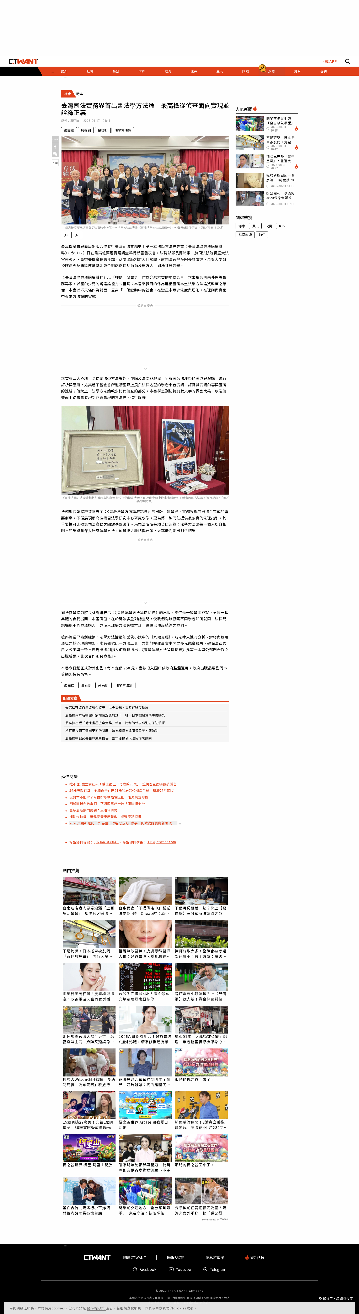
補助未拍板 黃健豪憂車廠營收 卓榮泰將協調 (105, 816)
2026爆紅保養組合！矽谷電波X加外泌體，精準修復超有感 (145, 1039)
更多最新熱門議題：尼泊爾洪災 (93, 810)
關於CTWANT (134, 1257)
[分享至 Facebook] (55, 146)
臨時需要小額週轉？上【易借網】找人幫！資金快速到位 (200, 996)
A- (77, 235)
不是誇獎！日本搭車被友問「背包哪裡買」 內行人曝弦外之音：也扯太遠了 (87, 953)
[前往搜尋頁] (347, 61)
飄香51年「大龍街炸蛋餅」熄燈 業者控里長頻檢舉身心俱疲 (201, 1039)
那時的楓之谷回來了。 (194, 1079)
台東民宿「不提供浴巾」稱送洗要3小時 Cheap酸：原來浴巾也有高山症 (144, 910)
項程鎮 (74, 120)
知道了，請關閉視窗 (338, 1298)
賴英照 (103, 130)
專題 (323, 71)
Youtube (183, 1269)
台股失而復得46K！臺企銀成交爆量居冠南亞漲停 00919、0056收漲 (144, 996)
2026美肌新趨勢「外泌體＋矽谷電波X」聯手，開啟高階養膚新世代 (120, 823)
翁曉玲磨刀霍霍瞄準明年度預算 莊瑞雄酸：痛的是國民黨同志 (144, 1081)
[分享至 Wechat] (55, 153)
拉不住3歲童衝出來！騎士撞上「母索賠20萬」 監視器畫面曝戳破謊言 (123, 783)
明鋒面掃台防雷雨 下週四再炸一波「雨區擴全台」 (108, 803)
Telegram (218, 1269)
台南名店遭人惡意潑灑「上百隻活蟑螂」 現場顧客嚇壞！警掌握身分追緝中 (88, 910)
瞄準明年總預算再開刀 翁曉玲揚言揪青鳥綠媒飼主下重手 (144, 1167)
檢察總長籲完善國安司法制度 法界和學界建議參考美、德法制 (111, 730)
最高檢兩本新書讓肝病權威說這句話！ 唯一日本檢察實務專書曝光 (115, 715)
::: (65, 77)
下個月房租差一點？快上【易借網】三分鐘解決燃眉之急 (200, 910)
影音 (297, 71)
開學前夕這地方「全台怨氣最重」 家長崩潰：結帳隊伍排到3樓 (144, 1210)
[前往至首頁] (24, 61)
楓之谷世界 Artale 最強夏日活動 (143, 1124)
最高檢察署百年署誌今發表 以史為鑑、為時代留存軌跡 (106, 707)
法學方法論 (122, 130)
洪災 (255, 225)
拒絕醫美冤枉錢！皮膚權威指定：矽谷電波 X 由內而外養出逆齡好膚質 (89, 996)
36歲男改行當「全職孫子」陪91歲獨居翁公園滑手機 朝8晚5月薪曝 (121, 790)
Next (55, 162)
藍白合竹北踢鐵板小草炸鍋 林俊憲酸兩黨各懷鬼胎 (88, 1210)
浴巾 (242, 225)
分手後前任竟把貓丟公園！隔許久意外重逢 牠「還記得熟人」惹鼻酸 (200, 1210)
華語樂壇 (245, 234)
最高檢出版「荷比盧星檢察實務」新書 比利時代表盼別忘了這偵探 (115, 722)
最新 (64, 71)
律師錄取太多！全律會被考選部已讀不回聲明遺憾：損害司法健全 (200, 953)
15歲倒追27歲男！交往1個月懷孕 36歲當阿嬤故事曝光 (88, 1124)
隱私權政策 (96, 1307)
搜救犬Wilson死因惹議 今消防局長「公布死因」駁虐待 (89, 1081)
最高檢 (69, 130)
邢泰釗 (86, 130)
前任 (262, 234)
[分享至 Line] (55, 139)
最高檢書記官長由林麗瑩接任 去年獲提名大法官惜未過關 (108, 738)
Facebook (147, 1269)
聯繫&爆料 (176, 1257)
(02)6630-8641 (106, 841)
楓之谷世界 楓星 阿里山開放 (87, 1164)
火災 (269, 225)
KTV (282, 225)
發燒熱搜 (256, 1257)
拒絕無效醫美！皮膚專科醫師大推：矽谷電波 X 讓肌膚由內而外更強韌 (145, 953)
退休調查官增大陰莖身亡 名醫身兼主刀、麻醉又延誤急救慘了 (88, 1039)
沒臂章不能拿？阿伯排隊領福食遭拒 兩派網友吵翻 (108, 797)
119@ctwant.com (162, 841)
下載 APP (329, 61)
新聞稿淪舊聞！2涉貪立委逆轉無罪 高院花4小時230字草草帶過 (201, 1124)
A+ (66, 235)
